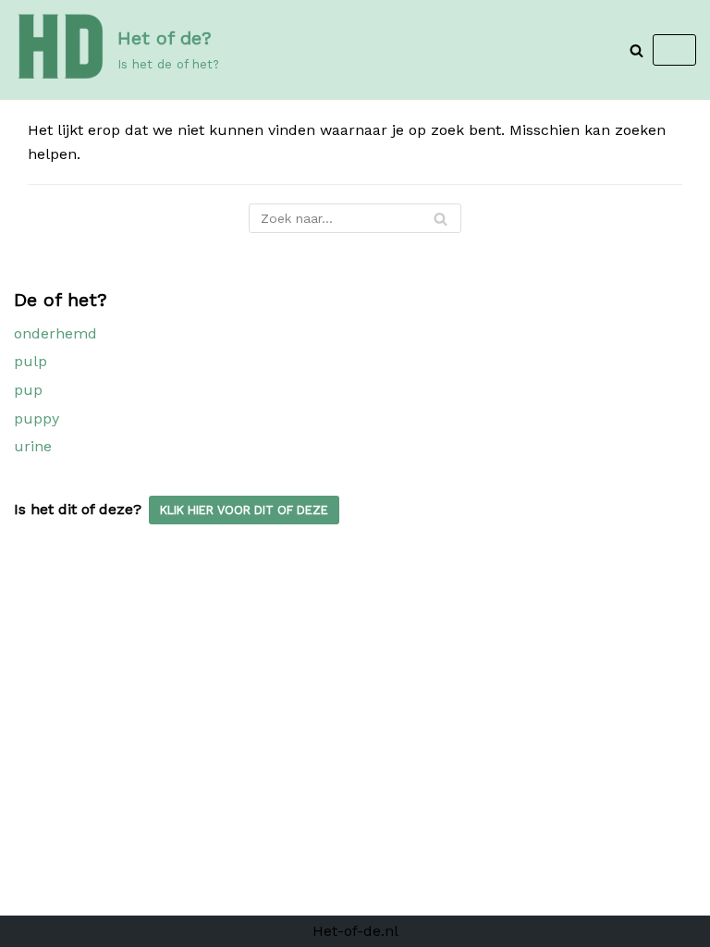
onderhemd (55, 333)
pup (28, 390)
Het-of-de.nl (355, 931)
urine (33, 446)
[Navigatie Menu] (674, 50)
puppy (36, 418)
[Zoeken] (636, 50)
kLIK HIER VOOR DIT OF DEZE (244, 510)
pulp (30, 361)
